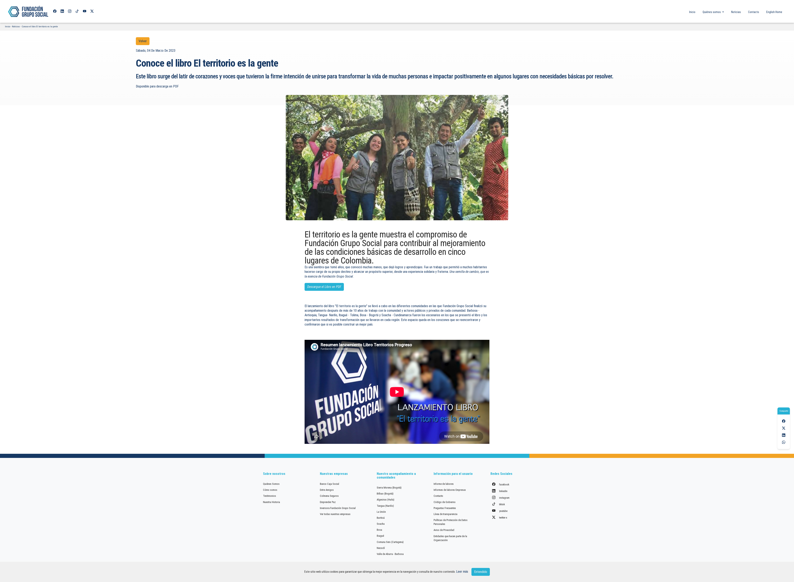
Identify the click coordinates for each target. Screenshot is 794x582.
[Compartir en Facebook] (783, 421)
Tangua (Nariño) (385, 505)
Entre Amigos (327, 489)
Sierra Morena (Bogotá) (389, 487)
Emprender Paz (328, 502)
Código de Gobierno (445, 502)
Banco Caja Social (329, 483)
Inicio (692, 12)
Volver (143, 41)
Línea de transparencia (445, 514)
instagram (504, 497)
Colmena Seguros (329, 495)
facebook (504, 484)
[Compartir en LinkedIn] (783, 435)
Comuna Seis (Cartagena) (390, 542)
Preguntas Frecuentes (445, 508)
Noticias (736, 12)
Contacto (753, 12)
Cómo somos (270, 489)
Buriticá (381, 517)
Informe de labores (444, 483)
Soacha (381, 523)
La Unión (381, 511)
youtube (503, 511)
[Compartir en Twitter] (783, 428)
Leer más (462, 572)
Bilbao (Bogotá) (385, 493)
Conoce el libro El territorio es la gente (40, 26)
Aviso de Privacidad (444, 530)
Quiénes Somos (271, 483)
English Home (774, 12)
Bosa (379, 529)
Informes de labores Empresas (450, 489)
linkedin (503, 491)
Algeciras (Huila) (385, 499)
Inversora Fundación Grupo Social (338, 508)
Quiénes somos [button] (712, 12)
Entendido (480, 572)
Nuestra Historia (271, 502)
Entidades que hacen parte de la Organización (450, 538)
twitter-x (503, 517)
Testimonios (269, 495)
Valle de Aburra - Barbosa (390, 554)
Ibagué (380, 535)
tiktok (502, 504)
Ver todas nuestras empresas (335, 514)
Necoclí (381, 548)
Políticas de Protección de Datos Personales (451, 522)
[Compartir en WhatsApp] (783, 442)
